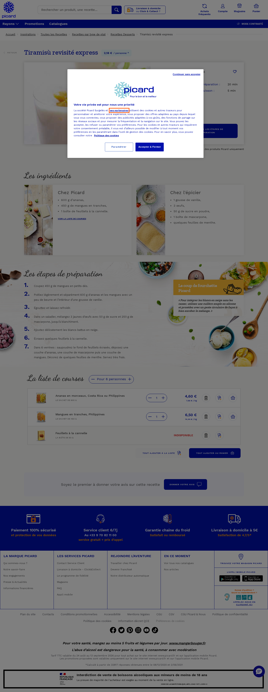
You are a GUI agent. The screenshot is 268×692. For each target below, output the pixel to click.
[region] (135, 113)
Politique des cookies (106, 135)
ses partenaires (119, 110)
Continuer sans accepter (186, 74)
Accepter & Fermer (149, 147)
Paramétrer (118, 146)
